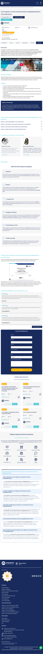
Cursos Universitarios (6, 600)
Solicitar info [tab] (6, 19)
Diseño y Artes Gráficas (21, 450)
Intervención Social (6, 7)
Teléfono (13, 344)
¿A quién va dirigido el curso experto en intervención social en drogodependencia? (17, 491)
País (12, 354)
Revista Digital (4, 618)
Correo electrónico (14, 349)
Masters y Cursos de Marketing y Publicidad (10, 611)
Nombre (12, 334)
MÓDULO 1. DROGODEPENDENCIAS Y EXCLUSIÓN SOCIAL (12, 121)
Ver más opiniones (37, 326)
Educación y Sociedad (36, 450)
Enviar (21, 369)
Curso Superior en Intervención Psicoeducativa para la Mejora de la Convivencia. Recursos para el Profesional (10, 388)
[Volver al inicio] (7, 3)
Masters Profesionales (6, 589)
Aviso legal (6, 646)
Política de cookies (34, 646)
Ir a (4, 154)
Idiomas (35, 456)
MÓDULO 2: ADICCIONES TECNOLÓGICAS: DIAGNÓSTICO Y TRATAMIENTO (16, 124)
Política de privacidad (13, 646)
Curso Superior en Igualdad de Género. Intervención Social (10, 413)
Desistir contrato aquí (6, 641)
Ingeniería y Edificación (21, 462)
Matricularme (19, 17)
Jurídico (35, 462)
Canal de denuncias (13, 648)
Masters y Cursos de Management (8, 610)
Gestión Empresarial (7, 456)
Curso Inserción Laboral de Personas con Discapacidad (31, 387)
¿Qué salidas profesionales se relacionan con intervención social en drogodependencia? (18, 505)
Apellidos (12, 339)
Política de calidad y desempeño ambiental (10, 649)
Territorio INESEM (5, 621)
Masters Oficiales (5, 592)
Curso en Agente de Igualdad (30, 412)
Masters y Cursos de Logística (7, 608)
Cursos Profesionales (6, 597)
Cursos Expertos (5, 594)
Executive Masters (5, 587)
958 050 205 (10, 633)
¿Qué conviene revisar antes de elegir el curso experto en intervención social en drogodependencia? (20, 530)
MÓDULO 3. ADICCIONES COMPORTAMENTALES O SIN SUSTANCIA (14, 126)
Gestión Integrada (21, 456)
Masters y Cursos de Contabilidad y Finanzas (10, 607)
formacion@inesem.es (8, 638)
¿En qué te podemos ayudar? (16, 359)
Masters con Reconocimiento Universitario (10, 590)
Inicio (1, 7)
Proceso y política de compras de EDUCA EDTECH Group (30, 649)
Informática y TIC (7, 462)
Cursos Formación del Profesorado (8, 595)
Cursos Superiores (5, 598)
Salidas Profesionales (6, 619)
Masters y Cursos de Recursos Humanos (9, 613)
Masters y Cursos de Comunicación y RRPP (10, 605)
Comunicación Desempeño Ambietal (25, 648)
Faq (2, 623)
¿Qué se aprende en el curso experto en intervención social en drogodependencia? (17, 477)
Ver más (14, 404)
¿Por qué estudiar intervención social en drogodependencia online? (18, 518)
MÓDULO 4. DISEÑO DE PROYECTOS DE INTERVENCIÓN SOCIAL (13, 129)
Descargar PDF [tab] (5, 17)
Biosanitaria (7, 449)
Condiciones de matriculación (24, 646)
